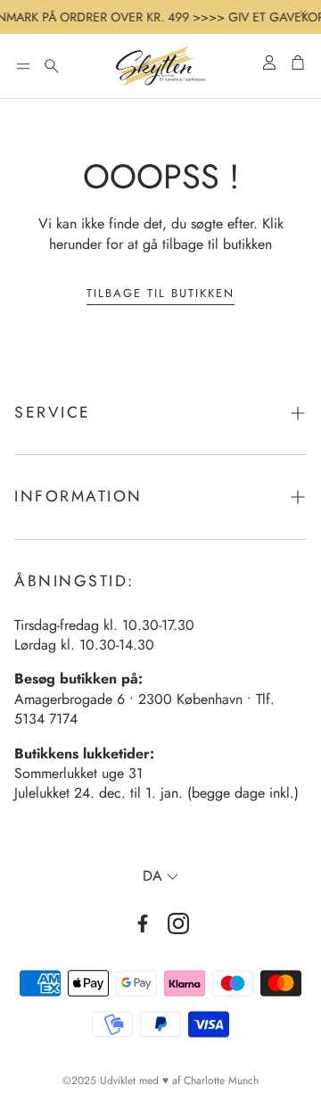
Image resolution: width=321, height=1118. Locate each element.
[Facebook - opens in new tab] (142, 923)
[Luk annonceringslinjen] (303, 13)
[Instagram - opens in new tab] (178, 923)
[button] (23, 66)
